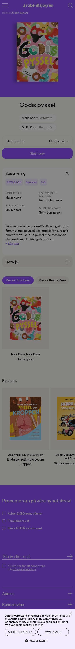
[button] (37, 640)
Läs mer (38, 625)
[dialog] (37, 324)
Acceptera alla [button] (20, 632)
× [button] (70, 613)
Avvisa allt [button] (53, 632)
